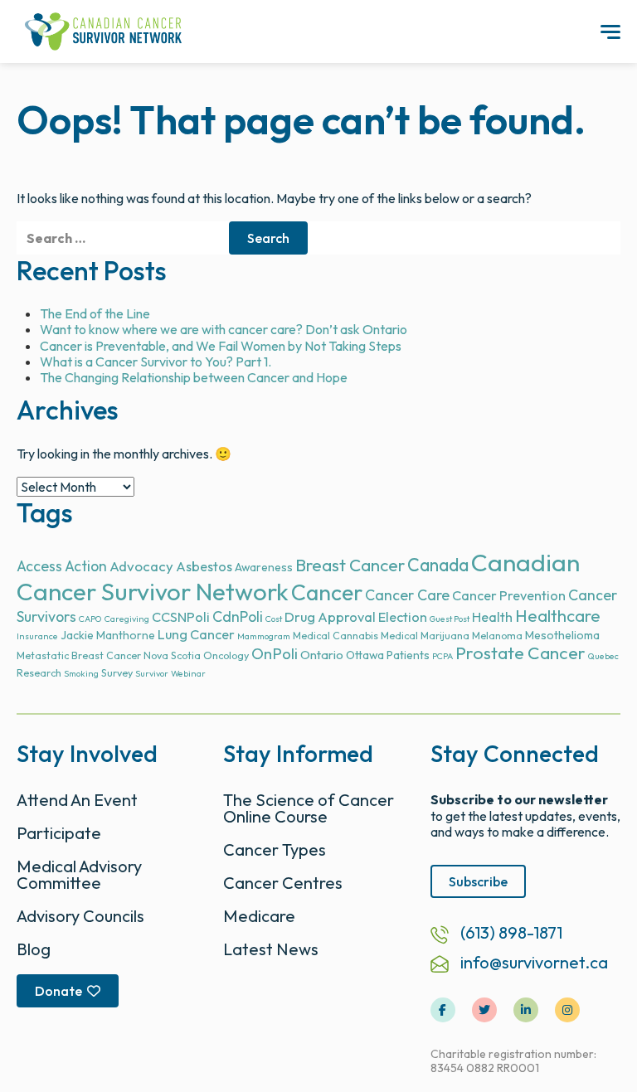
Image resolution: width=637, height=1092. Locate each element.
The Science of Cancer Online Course (308, 808)
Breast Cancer (350, 564)
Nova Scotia (172, 655)
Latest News (270, 949)
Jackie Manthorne (108, 635)
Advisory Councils (80, 915)
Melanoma (497, 635)
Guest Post (449, 618)
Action (86, 565)
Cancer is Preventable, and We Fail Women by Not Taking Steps (220, 345)
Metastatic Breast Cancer (79, 655)
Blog (34, 949)
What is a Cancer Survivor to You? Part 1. (155, 361)
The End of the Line (95, 313)
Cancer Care (407, 594)
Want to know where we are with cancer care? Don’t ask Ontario (223, 329)
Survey (117, 673)
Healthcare (558, 615)
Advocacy (141, 566)
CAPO (90, 618)
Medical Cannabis (335, 635)
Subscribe (478, 881)
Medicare (259, 915)
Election (402, 617)
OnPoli (274, 653)
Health (492, 617)
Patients (408, 655)
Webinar (188, 673)
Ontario (321, 654)
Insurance (37, 636)
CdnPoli (237, 616)
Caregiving (127, 618)
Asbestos (204, 566)
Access (39, 565)
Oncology (226, 655)
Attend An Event (77, 799)
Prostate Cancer (520, 653)
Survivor (151, 673)
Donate (58, 991)
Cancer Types (274, 849)
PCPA (442, 656)
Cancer (326, 592)
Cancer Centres (283, 882)
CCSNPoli (181, 617)
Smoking (81, 673)
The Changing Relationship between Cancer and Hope (194, 377)
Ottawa (365, 655)
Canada (438, 564)
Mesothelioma (562, 635)
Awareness (264, 567)
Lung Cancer (196, 634)
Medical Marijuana (425, 635)
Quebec (603, 656)
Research (39, 673)
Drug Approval (330, 617)
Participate (59, 833)
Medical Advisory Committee (79, 874)
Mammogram (263, 636)
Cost (273, 618)
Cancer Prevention (509, 595)
